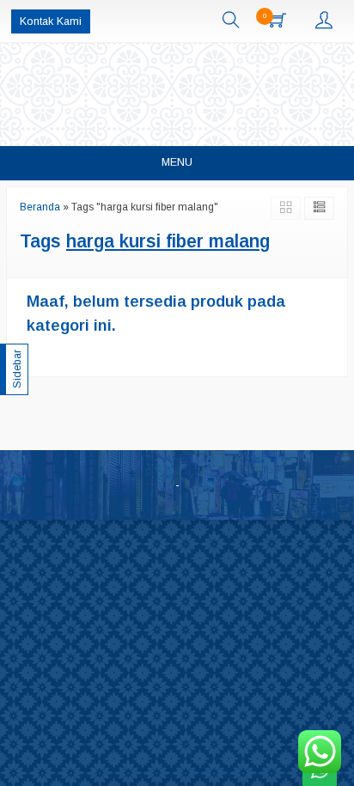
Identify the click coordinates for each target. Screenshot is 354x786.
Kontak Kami (51, 21)
